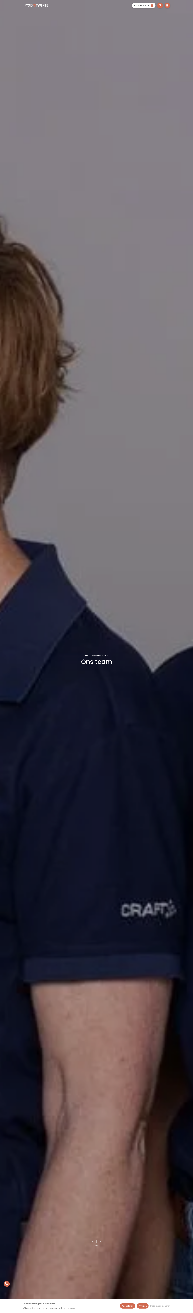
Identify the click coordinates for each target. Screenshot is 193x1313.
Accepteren (127, 1306)
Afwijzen (143, 1306)
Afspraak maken (142, 5)
